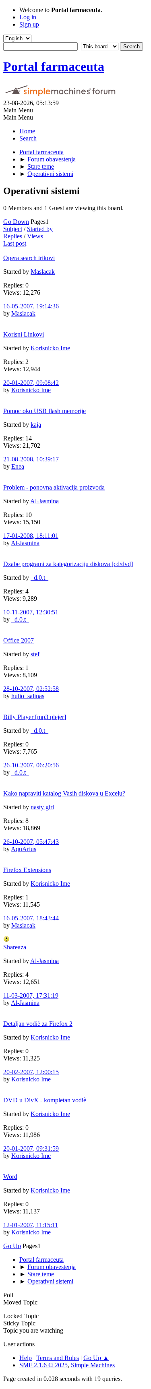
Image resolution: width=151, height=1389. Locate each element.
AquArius (23, 848)
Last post (14, 243)
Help (25, 1357)
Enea (17, 466)
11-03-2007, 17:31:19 (30, 995)
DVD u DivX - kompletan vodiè (44, 1100)
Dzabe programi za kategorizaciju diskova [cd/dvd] (68, 563)
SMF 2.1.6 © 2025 (43, 1365)
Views (35, 236)
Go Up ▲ (96, 1357)
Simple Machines (93, 1365)
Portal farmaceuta (53, 66)
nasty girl (42, 807)
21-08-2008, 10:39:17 (31, 459)
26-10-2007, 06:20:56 (31, 765)
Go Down (16, 221)
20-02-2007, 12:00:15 (31, 1072)
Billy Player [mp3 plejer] (34, 716)
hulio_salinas (27, 695)
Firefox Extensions (27, 869)
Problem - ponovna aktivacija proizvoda (54, 487)
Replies (12, 236)
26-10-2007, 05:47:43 (31, 841)
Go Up (12, 1245)
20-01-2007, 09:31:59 (31, 1148)
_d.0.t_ (39, 577)
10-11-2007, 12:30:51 (30, 612)
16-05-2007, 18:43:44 (31, 918)
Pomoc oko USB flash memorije (44, 410)
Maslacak (43, 271)
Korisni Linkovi (23, 334)
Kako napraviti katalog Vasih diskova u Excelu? (64, 793)
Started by (40, 228)
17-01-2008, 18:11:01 (30, 535)
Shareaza (14, 947)
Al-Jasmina (44, 501)
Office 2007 (18, 640)
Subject (12, 228)
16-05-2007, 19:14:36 (31, 306)
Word (10, 1176)
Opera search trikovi (29, 257)
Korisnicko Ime (50, 348)
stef (35, 654)
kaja (36, 424)
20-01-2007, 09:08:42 (31, 382)
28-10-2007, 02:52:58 (31, 688)
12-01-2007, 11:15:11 (30, 1225)
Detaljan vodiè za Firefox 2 (37, 1023)
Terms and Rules (57, 1357)
